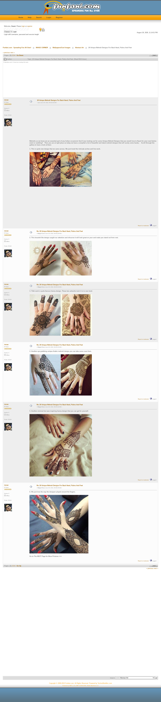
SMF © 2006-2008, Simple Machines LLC (87, 685)
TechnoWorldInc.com (105, 683)
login (23, 26)
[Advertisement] (74, 80)
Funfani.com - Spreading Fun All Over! (17, 47)
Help (29, 17)
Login (48, 17)
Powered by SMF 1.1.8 (68, 685)
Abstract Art (79, 47)
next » (12, 52)
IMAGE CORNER (42, 47)
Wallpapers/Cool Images (61, 47)
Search (39, 17)
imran (6, 100)
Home (21, 17)
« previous (6, 52)
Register (59, 17)
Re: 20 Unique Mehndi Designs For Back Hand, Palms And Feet (60, 231)
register (29, 26)
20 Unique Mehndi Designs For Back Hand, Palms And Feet (58, 100)
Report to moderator (143, 225)
